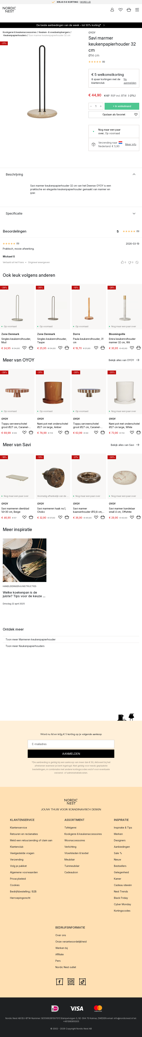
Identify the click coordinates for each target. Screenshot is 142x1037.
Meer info (130, 144)
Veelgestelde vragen (22, 853)
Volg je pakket (18, 865)
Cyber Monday (122, 904)
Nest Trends (121, 891)
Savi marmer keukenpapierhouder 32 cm (49, 35)
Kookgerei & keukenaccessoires (20, 32)
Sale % (118, 853)
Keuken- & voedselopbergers (54, 32)
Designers (120, 840)
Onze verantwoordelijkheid (71, 941)
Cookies (15, 885)
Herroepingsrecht (20, 897)
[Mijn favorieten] (120, 10)
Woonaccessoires (74, 840)
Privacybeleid (18, 878)
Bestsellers (120, 865)
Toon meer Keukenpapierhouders (25, 646)
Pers (58, 960)
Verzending (16, 859)
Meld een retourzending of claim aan (31, 840)
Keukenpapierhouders (15, 35)
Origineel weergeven (39, 262)
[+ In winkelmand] (31, 347)
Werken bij (61, 947)
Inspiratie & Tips (123, 827)
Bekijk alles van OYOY (121, 360)
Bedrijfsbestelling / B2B (23, 891)
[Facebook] (59, 981)
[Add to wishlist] (24, 347)
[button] (96, 61)
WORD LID (85, 2)
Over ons (60, 935)
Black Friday (121, 897)
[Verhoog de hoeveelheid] (100, 106)
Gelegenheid (121, 872)
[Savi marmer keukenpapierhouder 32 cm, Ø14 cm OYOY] (42, 82)
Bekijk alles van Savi (122, 444)
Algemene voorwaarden (24, 872)
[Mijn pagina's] (112, 10)
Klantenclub (16, 846)
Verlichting (70, 846)
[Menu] (137, 10)
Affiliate (59, 954)
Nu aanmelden (130, 81)
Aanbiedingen (122, 846)
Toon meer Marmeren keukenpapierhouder (31, 639)
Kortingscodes (122, 910)
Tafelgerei (70, 827)
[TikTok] (82, 981)
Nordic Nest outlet (65, 967)
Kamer (117, 878)
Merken (118, 833)
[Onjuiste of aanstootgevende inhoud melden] (137, 262)
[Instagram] (71, 981)
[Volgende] (78, 82)
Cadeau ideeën (123, 885)
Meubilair (69, 859)
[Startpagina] (9, 9)
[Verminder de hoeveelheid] (90, 106)
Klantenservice (18, 827)
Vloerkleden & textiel (76, 853)
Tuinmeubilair (71, 865)
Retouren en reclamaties (24, 833)
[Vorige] (6, 82)
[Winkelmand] (129, 10)
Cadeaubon (71, 872)
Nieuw (117, 859)
